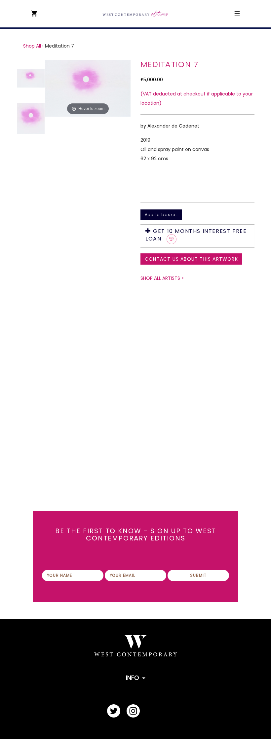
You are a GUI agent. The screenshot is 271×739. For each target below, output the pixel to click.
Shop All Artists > (162, 278)
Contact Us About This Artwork (191, 259)
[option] (88, 255)
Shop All (32, 46)
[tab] (197, 236)
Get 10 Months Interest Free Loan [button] (196, 235)
